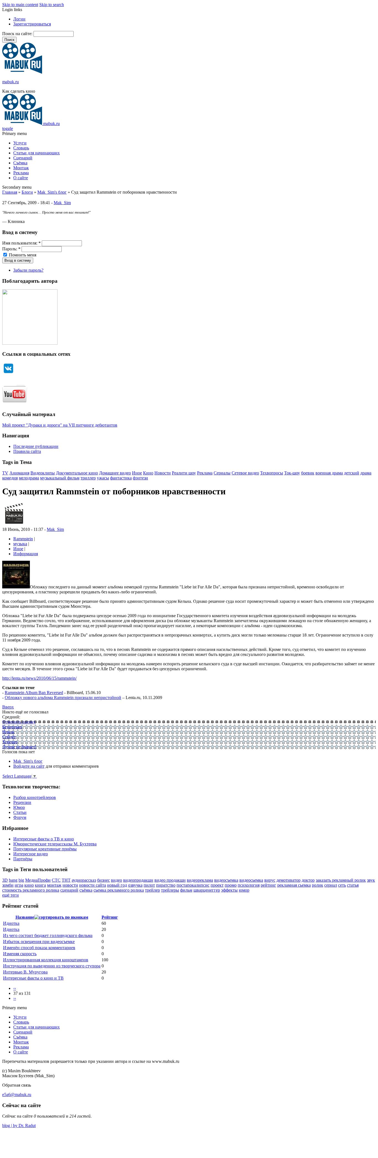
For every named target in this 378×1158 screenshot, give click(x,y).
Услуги (20, 143)
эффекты (229, 890)
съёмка (85, 890)
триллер (88, 478)
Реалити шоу (184, 473)
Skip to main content (20, 4)
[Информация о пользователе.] (14, 524)
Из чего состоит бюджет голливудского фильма (47, 935)
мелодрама (29, 478)
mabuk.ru (10, 81)
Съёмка (20, 162)
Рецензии (22, 802)
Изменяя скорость (20, 953)
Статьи (20, 812)
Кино (148, 473)
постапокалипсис (193, 885)
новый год (117, 885)
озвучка (135, 885)
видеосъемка (226, 880)
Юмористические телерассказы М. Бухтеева (55, 844)
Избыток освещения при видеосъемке (39, 941)
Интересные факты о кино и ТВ (33, 978)
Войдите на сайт (29, 766)
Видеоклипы (42, 473)
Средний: (11, 717)
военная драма (329, 473)
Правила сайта (27, 451)
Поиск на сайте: (17, 33)
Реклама (21, 172)
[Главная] (22, 72)
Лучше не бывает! (19, 746)
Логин (19, 19)
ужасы (103, 478)
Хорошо (9, 741)
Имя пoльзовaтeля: (21, 243)
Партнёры (22, 858)
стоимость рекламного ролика (30, 890)
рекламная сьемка (294, 885)
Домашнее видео (115, 473)
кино (29, 885)
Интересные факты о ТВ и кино (43, 839)
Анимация (19, 473)
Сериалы (222, 473)
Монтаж (21, 167)
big (21, 880)
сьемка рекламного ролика (119, 890)
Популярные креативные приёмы (45, 849)
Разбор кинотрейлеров (34, 797)
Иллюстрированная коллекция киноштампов (45, 959)
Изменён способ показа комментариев (39, 947)
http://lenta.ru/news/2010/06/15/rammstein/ (39, 678)
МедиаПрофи (38, 880)
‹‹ (14, 988)
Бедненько (12, 727)
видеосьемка (251, 880)
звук (371, 880)
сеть (342, 885)
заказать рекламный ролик (341, 880)
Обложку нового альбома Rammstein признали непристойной (63, 697)
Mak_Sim (62, 202)
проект (217, 885)
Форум (19, 817)
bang (13, 880)
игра (19, 885)
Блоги (27, 192)
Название (24, 917)
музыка (20, 543)
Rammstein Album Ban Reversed (34, 692)
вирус (269, 880)
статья (353, 885)
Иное (137, 473)
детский (351, 473)
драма (365, 473)
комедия (10, 478)
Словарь (21, 148)
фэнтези (140, 478)
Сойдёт (9, 736)
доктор (308, 880)
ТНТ (66, 880)
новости (70, 885)
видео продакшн (170, 880)
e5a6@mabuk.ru (16, 1094)
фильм (186, 890)
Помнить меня (22, 255)
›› (14, 998)
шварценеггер (206, 890)
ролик (317, 885)
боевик (307, 473)
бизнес (103, 880)
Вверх (8, 707)
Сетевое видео (245, 473)
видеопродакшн (138, 880)
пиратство (165, 885)
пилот (149, 885)
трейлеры (170, 890)
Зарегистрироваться (32, 24)
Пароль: (11, 248)
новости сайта (92, 885)
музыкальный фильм (59, 478)
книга (40, 885)
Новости (162, 473)
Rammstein (23, 538)
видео (116, 880)
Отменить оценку (19, 722)
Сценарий (22, 157)
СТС (56, 880)
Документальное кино (77, 473)
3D (5, 880)
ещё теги (10, 895)
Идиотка (11, 923)
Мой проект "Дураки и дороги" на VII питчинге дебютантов (59, 425)
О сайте (20, 177)
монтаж (54, 885)
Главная (9, 192)
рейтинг (268, 885)
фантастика (121, 478)
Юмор (19, 807)
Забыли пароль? (28, 270)
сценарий (69, 890)
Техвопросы (271, 473)
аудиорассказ (84, 880)
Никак (8, 731)
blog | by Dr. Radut (19, 1125)
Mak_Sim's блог (52, 192)
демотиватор (288, 880)
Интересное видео (30, 853)
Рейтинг (110, 917)
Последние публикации (35, 446)
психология (249, 885)
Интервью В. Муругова (25, 972)
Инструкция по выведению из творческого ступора (51, 966)
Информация (25, 553)
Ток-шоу (292, 473)
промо (231, 885)
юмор (244, 890)
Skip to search (51, 4)
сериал (330, 885)
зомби (8, 885)
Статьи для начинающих (36, 152)
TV (5, 473)
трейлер (152, 890)
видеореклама (200, 880)
